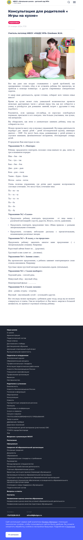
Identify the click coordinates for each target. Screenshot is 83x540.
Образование (12, 456)
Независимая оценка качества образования (25, 498)
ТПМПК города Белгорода (17, 430)
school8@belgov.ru (34, 515)
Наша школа (12, 330)
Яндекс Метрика (49, 522)
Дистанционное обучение (17, 346)
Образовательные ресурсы (18, 361)
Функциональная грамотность (19, 352)
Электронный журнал (15, 358)
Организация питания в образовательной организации (29, 475)
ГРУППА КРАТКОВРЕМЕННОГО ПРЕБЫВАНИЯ (25, 417)
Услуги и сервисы (14, 411)
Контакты (11, 495)
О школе (10, 333)
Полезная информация (16, 392)
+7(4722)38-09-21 (13, 515)
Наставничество (13, 380)
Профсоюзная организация (18, 375)
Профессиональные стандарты (19, 364)
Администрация (13, 335)
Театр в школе (12, 419)
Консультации (12, 397)
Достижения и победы (16, 344)
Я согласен (13, 535)
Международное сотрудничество (20, 464)
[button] (68, 2)
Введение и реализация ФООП (20, 437)
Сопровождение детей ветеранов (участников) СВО (28, 428)
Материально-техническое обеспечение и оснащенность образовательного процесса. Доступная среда (37, 481)
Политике (70, 527)
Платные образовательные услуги (20, 469)
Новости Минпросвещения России (21, 369)
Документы (11, 453)
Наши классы (12, 341)
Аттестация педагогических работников (23, 366)
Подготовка (14, 22)
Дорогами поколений (15, 425)
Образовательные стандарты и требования (24, 458)
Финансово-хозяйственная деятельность (23, 467)
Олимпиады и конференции (18, 408)
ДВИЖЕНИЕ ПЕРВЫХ (15, 422)
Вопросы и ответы (14, 491)
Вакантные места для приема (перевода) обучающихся (29, 472)
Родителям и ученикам (16, 384)
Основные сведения (15, 450)
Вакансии (11, 377)
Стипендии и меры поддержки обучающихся (25, 485)
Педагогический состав (16, 338)
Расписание (12, 440)
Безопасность (12, 386)
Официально (12, 444)
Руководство (12, 461)
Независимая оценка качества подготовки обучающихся (29, 504)
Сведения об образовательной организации (25, 447)
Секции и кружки (14, 414)
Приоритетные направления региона (22, 403)
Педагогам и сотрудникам (17, 355)
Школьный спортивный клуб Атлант (21, 349)
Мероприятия (12, 395)
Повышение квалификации (18, 372)
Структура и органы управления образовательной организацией (33, 478)
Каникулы (11, 406)
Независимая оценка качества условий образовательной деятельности (36, 501)
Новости (10, 400)
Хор (8, 433)
